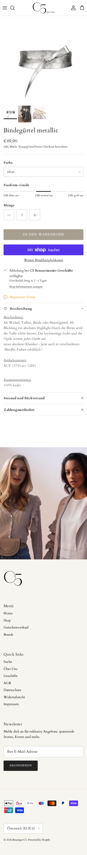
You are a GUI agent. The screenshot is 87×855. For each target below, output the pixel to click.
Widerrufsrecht (14, 697)
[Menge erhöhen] (34, 214)
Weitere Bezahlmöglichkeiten (43, 260)
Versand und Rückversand (24, 398)
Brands (8, 634)
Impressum (11, 704)
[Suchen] (15, 8)
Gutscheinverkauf (16, 627)
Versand (23, 147)
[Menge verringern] (9, 214)
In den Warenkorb (43, 234)
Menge (9, 205)
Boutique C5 (19, 840)
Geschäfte (11, 676)
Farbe (8, 162)
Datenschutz (12, 690)
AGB (7, 683)
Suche (8, 661)
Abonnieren (20, 765)
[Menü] (5, 8)
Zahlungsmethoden (19, 410)
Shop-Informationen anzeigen (26, 286)
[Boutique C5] (43, 7)
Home (8, 613)
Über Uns (10, 669)
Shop (7, 620)
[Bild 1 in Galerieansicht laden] (43, 59)
